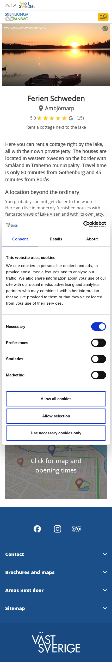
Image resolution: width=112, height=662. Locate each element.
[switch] (98, 343)
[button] (56, 54)
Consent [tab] (20, 239)
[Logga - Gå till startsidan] (23, 17)
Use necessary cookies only (56, 433)
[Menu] (103, 16)
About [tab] (92, 239)
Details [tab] (56, 239)
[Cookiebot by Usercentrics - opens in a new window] (83, 224)
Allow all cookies (56, 399)
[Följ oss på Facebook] (37, 529)
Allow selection (56, 416)
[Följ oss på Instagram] (57, 529)
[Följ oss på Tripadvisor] (76, 529)
